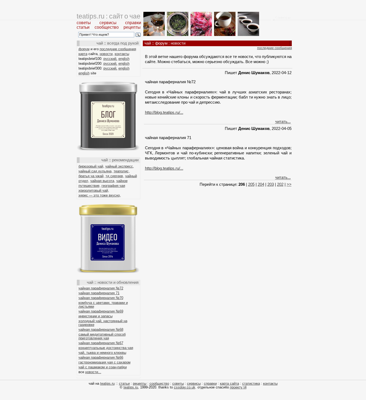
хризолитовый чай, (94, 190)
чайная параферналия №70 (101, 298)
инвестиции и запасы (96, 316)
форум (84, 49)
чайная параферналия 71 (99, 293)
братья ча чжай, (91, 176)
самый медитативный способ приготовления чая (102, 336)
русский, (110, 59)
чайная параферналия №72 (101, 288)
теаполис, (122, 171)
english (123, 59)
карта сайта (229, 383)
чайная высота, (102, 181)
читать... (283, 121)
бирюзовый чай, (91, 166)
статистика (251, 383)
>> (289, 184)
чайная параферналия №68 (101, 330)
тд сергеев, (115, 176)
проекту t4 (238, 387)
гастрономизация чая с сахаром (104, 362)
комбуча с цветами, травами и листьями (103, 304)
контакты (122, 54)
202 (280, 184)
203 (270, 184)
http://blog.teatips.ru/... (164, 112)
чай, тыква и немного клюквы (102, 353)
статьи (83, 27)
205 (251, 184)
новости (106, 54)
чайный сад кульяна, (96, 171)
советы (84, 22)
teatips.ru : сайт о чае (108, 16)
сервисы (108, 22)
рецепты (132, 27)
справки (133, 22)
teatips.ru (107, 383)
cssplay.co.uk (184, 387)
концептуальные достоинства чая (106, 348)
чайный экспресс (119, 166)
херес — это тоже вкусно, (100, 195)
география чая (113, 186)
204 (261, 184)
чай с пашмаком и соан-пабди (103, 367)
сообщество (107, 27)
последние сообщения (118, 49)
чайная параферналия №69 (101, 311)
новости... (93, 372)
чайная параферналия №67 (101, 343)
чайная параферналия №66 (101, 357)
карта (83, 54)
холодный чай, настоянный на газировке (103, 323)
